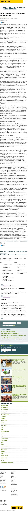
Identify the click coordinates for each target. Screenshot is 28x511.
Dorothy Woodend (14, 495)
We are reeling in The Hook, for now (8, 331)
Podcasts (3, 451)
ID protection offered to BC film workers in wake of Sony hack (13, 335)
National (12, 476)
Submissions (2, 481)
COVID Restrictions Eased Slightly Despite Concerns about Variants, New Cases (19, 386)
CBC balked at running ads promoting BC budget (15, 254)
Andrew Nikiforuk (14, 494)
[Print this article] (6, 20)
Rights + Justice (4, 455)
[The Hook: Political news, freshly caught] (13, 7)
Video (12, 480)
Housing (2, 435)
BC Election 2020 (4, 411)
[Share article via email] (2, 20)
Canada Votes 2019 (5, 414)
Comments (16, 18)
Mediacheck (13, 477)
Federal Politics (4, 425)
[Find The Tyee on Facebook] (0, 486)
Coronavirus (3, 416)
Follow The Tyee (3, 501)
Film (2, 427)
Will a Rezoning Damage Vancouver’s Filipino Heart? (17, 377)
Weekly (6, 351)
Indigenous (3, 436)
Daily (3, 351)
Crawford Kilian (14, 493)
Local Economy (4, 440)
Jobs (1, 477)
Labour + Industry (9, 241)
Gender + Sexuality (5, 431)
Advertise (2, 473)
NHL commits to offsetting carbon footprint (10, 333)
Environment (3, 423)
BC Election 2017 (4, 409)
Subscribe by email (3, 503)
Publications (13, 481)
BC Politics (16, 241)
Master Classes (3, 479)
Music (2, 447)
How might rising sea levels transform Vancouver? (11, 337)
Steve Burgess (14, 490)
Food (2, 429)
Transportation (4, 458)
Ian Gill (12, 491)
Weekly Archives (14, 484)
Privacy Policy (2, 480)
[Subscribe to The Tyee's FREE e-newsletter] (3, 486)
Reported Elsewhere (3, 490)
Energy (2, 422)
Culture (12, 473)
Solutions (13, 479)
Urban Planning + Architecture (7, 462)
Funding (1, 476)
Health (2, 433)
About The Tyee (3, 472)
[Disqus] (13, 301)
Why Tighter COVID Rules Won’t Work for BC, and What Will (18, 360)
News (12, 472)
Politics (2, 453)
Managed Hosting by (7, 510)
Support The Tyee (3, 483)
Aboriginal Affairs (4, 405)
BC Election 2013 (23, 241)
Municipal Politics (4, 446)
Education (3, 418)
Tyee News (13, 483)
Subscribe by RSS (3, 504)
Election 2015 (4, 420)
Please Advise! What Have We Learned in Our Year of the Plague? (19, 369)
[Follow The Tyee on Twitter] (2, 486)
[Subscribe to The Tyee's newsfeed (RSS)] (5, 486)
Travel (2, 460)
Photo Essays (4, 449)
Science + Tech (4, 457)
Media (2, 442)
